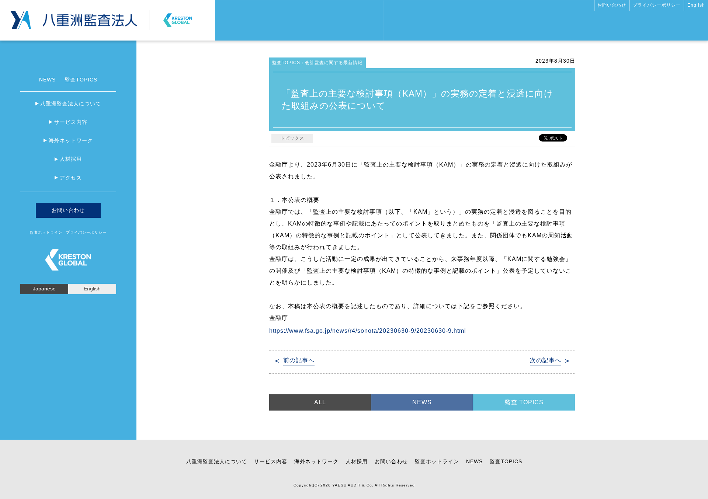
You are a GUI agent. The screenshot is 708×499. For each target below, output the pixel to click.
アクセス (71, 178)
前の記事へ (299, 360)
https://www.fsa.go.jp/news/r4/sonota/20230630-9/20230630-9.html (367, 331)
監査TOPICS (81, 80)
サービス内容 (70, 122)
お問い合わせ (611, 5)
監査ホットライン (46, 232)
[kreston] (177, 17)
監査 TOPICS (524, 402)
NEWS (47, 80)
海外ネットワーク (71, 140)
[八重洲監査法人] (90, 17)
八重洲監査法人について (70, 104)
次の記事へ (545, 360)
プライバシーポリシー (657, 5)
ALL (320, 402)
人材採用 (71, 159)
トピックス (292, 138)
